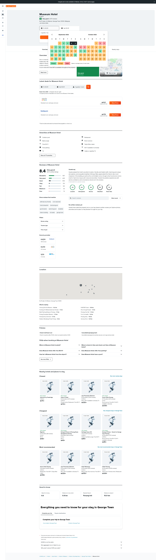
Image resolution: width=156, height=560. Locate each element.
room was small (56, 201)
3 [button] (67, 43)
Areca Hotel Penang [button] (45, 466)
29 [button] (59, 59)
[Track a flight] (3, 26)
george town (60, 212)
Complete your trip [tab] (47, 513)
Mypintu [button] (42, 432)
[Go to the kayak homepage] (11, 6)
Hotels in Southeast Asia (74, 556)
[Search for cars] (3, 18)
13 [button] (52, 51)
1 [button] (59, 43)
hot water (52, 212)
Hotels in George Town (74, 523)
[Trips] (3, 30)
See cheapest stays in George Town (112, 410)
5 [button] (75, 43)
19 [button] (75, 51)
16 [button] (63, 51)
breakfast (60, 209)
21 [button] (55, 55)
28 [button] (56, 59)
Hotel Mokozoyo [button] (85, 466)
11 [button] (71, 47)
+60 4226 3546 (43, 23)
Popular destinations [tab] (60, 513)
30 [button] (63, 59)
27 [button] (52, 59)
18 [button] (71, 51)
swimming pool (52, 209)
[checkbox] (47, 240)
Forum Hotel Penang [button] (107, 397)
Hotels (48, 556)
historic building (44, 212)
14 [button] (55, 51)
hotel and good (54, 205)
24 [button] (67, 55)
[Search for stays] (3, 14)
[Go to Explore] (3, 22)
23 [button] (63, 55)
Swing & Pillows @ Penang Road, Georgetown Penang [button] (69, 432)
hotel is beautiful (44, 205)
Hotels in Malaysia (63, 556)
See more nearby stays (116, 376)
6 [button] (88, 47)
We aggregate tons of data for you (50, 545)
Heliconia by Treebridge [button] (46, 397)
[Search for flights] (3, 11)
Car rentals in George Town (50, 523)
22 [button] (59, 55)
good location (43, 209)
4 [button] (71, 43)
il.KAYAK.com (42, 556)
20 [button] (52, 55)
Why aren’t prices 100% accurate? (50, 548)
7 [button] (55, 47)
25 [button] (71, 55)
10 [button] (67, 47)
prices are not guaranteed (71, 537)
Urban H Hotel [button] (64, 397)
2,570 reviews (53, 19)
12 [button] (75, 47)
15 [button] (59, 51)
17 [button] (67, 51)
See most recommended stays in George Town (110, 447)
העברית (92, 2)
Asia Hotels (54, 556)
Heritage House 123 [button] (86, 432)
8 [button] (59, 47)
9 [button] (63, 47)
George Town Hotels (86, 556)
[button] (154, 2)
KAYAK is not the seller (47, 542)
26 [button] (75, 55)
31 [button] (104, 59)
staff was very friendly (45, 201)
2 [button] (63, 43)
